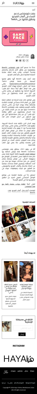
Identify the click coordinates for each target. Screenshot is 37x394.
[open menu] (31, 3)
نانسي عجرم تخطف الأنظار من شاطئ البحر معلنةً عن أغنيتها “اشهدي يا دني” (10, 288)
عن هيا (4, 383)
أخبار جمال (25, 190)
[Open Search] (3, 3)
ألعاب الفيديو (16, 190)
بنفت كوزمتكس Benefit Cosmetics (18, 68)
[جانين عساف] (32, 56)
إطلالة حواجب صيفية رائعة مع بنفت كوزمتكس (18, 185)
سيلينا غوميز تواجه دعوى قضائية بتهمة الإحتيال (26, 286)
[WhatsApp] (17, 60)
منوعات (13, 371)
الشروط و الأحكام (19, 383)
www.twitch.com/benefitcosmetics (22, 83)
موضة (32, 371)
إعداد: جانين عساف (22, 56)
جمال (26, 371)
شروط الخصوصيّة (30, 383)
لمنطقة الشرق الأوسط (27, 153)
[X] (24, 60)
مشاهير (20, 371)
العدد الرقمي (5, 371)
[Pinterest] (20, 60)
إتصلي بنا (10, 383)
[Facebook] (27, 60)
